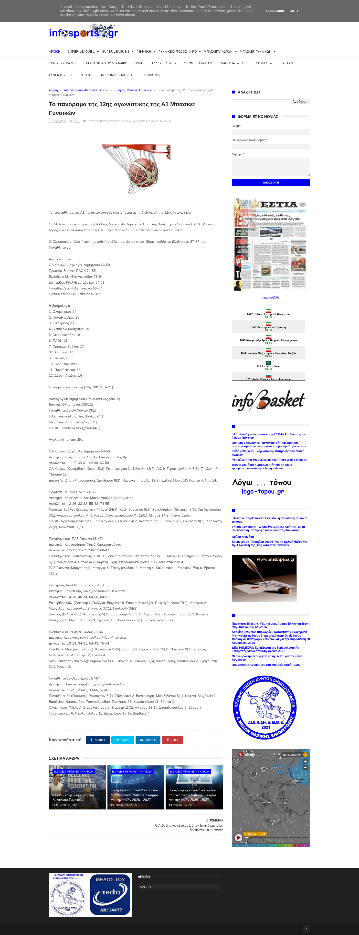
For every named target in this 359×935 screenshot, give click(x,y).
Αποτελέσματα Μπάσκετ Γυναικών (86, 90)
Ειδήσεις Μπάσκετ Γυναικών (133, 90)
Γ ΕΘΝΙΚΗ (144, 51)
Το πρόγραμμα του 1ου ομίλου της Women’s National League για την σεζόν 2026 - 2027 (192, 795)
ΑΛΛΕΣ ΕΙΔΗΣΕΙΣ (163, 63)
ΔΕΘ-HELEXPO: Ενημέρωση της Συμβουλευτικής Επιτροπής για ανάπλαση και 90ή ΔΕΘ (265, 649)
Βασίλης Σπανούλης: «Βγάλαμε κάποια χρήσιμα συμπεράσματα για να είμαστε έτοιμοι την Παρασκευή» (269, 444)
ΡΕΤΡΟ (288, 63)
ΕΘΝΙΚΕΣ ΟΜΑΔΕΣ (62, 63)
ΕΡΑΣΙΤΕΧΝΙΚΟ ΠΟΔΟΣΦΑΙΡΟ (105, 63)
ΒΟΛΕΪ (139, 63)
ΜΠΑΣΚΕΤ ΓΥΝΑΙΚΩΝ (255, 51)
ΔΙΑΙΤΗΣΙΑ (227, 63)
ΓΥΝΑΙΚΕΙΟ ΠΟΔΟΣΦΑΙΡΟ (177, 51)
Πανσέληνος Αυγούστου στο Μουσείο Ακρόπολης (266, 665)
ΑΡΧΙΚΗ (54, 51)
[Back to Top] (306, 929)
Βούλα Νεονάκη (243, 537)
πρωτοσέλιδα (271, 297)
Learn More (275, 11)
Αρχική (53, 90)
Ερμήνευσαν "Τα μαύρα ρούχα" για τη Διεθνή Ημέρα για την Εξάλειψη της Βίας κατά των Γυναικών (269, 543)
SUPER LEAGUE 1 (81, 51)
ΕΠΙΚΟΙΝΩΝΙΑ (149, 75)
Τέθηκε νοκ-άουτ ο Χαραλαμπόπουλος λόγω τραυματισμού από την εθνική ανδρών (262, 466)
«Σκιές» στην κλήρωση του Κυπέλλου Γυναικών (73, 797)
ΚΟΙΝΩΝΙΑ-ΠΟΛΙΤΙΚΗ (116, 75)
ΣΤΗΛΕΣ (262, 63)
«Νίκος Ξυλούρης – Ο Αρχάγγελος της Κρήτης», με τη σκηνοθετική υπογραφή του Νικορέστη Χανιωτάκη (268, 528)
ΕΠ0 (245, 63)
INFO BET (87, 75)
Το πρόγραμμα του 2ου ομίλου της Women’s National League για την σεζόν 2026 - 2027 (134, 795)
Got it (295, 11)
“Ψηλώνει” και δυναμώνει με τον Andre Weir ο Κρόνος (269, 460)
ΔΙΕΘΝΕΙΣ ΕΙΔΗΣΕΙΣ (198, 63)
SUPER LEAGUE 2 (115, 51)
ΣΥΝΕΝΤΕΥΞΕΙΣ (60, 75)
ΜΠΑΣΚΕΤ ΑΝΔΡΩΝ (218, 51)
